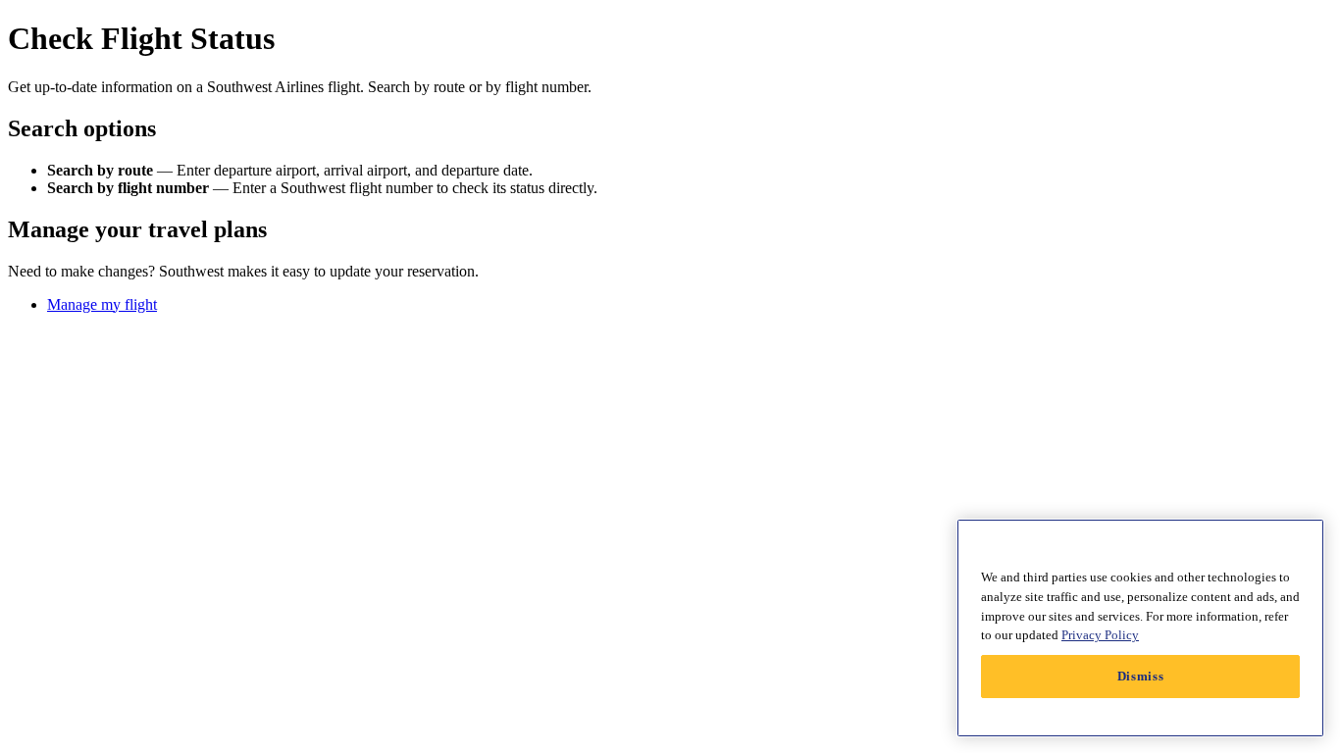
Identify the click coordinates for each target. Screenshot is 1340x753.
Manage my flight (102, 304)
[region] (1140, 628)
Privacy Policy (1100, 635)
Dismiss (1140, 676)
